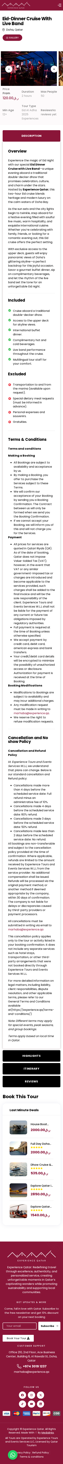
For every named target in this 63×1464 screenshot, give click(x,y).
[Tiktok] (22, 1404)
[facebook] (22, 1395)
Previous (8, 69)
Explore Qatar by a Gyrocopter (40, 1207)
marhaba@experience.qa (31, 1372)
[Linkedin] (40, 1404)
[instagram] (31, 1395)
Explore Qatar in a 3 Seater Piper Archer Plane (42, 1186)
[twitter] (40, 1395)
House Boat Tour (39, 1124)
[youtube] (31, 1404)
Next (54, 69)
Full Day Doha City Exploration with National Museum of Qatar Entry (42, 1144)
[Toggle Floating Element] (13, 1455)
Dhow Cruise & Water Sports (41, 1165)
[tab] (31, 136)
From (6, 93)
